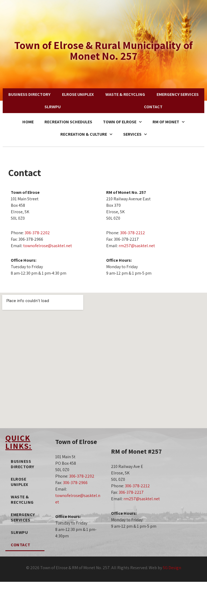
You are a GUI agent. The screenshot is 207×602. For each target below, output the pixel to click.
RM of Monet (166, 122)
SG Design (172, 567)
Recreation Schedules (68, 122)
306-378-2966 (75, 482)
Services (132, 134)
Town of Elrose (119, 122)
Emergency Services (178, 94)
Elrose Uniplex (78, 94)
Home (28, 122)
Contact (153, 107)
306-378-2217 (131, 492)
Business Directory (29, 94)
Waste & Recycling (125, 94)
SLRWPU (52, 107)
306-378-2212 (132, 233)
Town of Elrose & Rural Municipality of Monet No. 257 (103, 50)
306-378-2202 (37, 233)
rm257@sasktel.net (137, 245)
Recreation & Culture (83, 134)
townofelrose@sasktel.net (47, 245)
